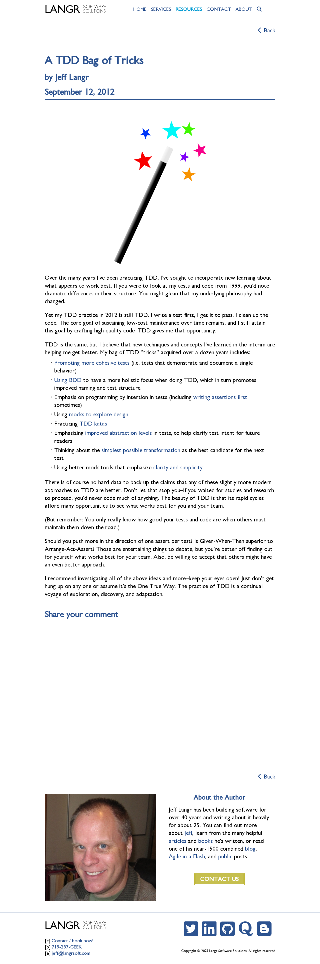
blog (250, 849)
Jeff (188, 833)
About (244, 9)
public (225, 857)
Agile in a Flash (187, 857)
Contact (218, 9)
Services (161, 9)
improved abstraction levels (118, 433)
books (205, 841)
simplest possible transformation (141, 450)
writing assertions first (220, 397)
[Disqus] (160, 693)
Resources (189, 9)
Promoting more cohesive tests (92, 363)
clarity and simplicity (177, 468)
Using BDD (68, 380)
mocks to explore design (98, 415)
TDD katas (93, 424)
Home (139, 9)
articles (177, 841)
